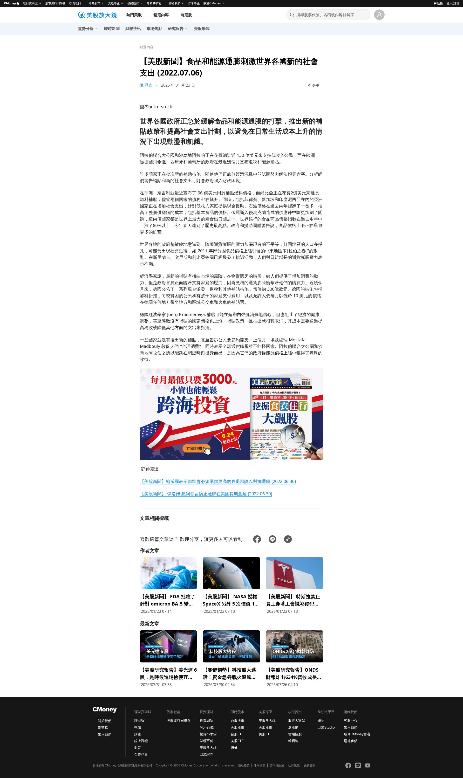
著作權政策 (277, 765)
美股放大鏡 (208, 747)
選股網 (293, 727)
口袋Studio (326, 727)
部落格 (103, 727)
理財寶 (139, 720)
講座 (137, 734)
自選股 (186, 14)
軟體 (137, 727)
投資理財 (75, 3)
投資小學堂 (208, 734)
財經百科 (206, 741)
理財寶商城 (30, 3)
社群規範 (294, 765)
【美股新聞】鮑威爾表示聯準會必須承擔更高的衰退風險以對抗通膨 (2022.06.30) (218, 481)
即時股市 (94, 3)
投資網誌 (206, 720)
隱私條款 (244, 765)
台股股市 (237, 720)
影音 (137, 747)
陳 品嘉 (146, 85)
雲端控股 (295, 734)
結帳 (440, 3)
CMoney (10, 3)
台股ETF (237, 734)
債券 (234, 747)
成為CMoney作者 (357, 734)
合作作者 (141, 754)
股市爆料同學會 (55, 3)
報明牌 (293, 741)
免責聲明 (309, 765)
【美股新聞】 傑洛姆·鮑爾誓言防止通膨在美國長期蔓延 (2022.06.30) (206, 493)
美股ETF (237, 741)
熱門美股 (134, 14)
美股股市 (237, 727)
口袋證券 (206, 754)
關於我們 (104, 721)
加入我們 (104, 734)
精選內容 (161, 14)
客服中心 (350, 720)
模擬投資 (133, 3)
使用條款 (259, 765)
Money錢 (207, 727)
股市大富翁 (296, 720)
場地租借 (350, 741)
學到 (321, 720)
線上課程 (141, 741)
